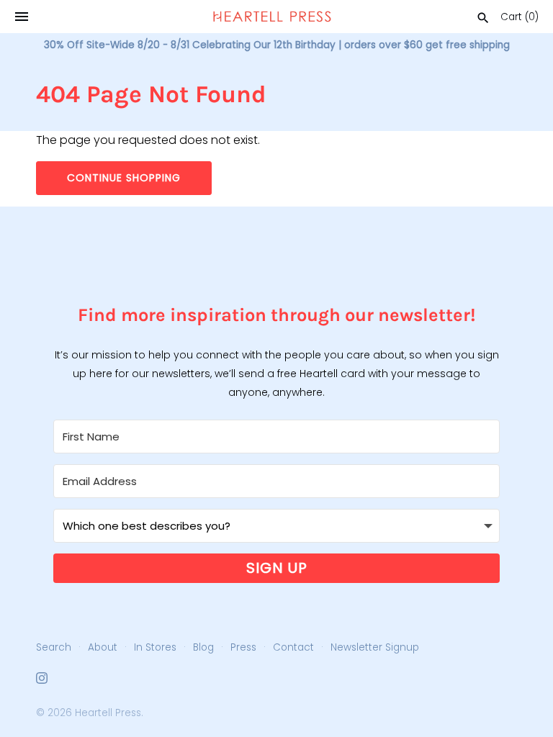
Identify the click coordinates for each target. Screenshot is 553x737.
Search (53, 647)
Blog (203, 647)
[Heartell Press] (272, 16)
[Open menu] (21, 16)
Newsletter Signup (375, 647)
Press (243, 647)
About (102, 647)
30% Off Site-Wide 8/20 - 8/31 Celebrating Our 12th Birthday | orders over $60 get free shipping (277, 45)
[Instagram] (42, 680)
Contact (293, 647)
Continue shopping (124, 178)
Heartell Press (108, 713)
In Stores (155, 647)
